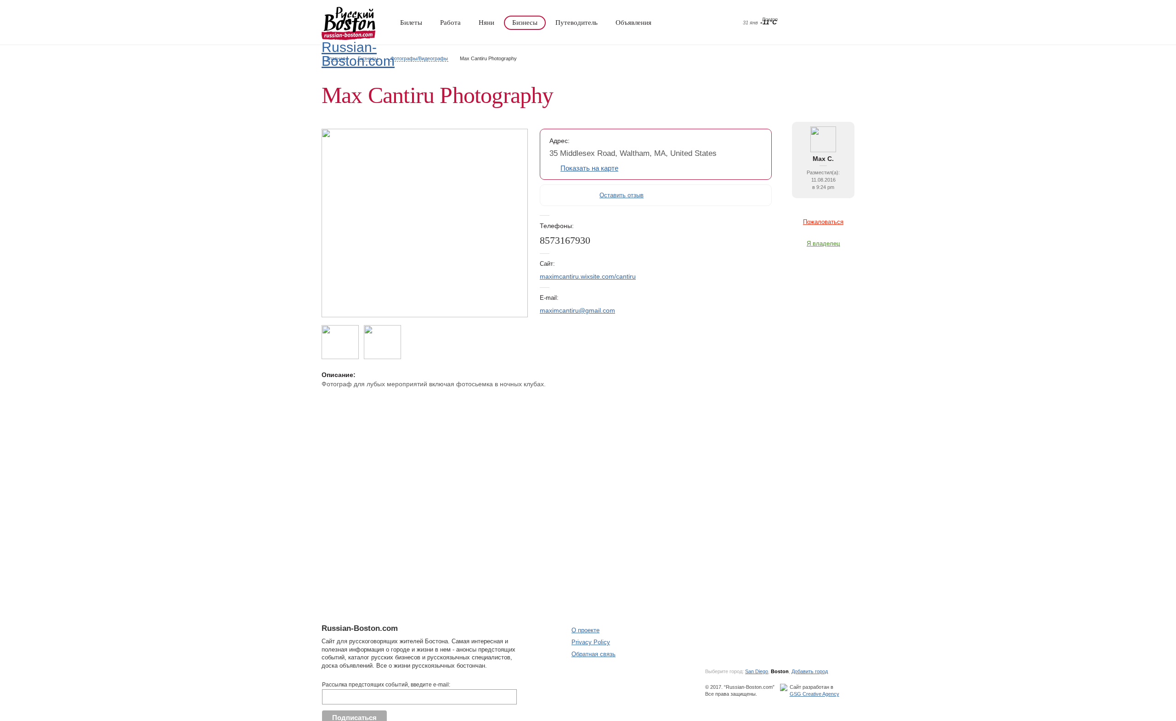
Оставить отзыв (621, 195)
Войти (821, 23)
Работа (450, 22)
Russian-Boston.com (358, 54)
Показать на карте (589, 168)
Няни (486, 22)
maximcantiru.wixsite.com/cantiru (588, 276)
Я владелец (823, 243)
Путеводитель (576, 22)
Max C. (823, 158)
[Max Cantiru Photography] (425, 315)
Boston (780, 671)
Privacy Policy (590, 642)
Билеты (411, 22)
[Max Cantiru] (823, 150)
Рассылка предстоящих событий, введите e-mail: (386, 684)
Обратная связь (593, 654)
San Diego (756, 671)
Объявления (633, 22)
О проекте (585, 630)
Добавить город (810, 671)
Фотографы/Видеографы (419, 58)
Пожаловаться (823, 221)
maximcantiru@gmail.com (577, 310)
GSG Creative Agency (814, 694)
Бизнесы (524, 22)
